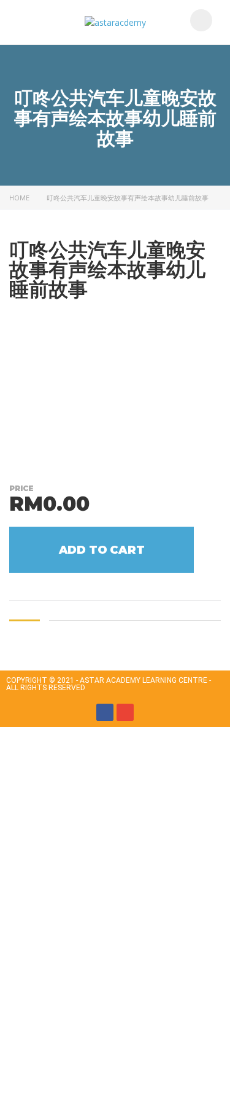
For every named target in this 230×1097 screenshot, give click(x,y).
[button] (29, 22)
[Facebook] (104, 712)
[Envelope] (125, 712)
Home (19, 197)
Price (21, 488)
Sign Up (69, 1076)
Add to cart (102, 550)
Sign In (98, 1076)
